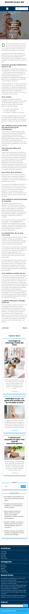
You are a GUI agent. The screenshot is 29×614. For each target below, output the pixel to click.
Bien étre (17, 12)
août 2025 (3, 556)
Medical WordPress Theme (14, 611)
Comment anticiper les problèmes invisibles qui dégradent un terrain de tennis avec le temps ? (14, 532)
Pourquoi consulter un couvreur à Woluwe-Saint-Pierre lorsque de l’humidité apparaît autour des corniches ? (14, 592)
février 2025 (4, 558)
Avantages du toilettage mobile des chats (14, 343)
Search (26, 9)
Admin (9, 36)
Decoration (4, 566)
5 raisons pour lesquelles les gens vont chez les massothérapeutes (14, 440)
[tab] (7, 9)
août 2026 (3, 551)
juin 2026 (3, 555)
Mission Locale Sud (14, 2)
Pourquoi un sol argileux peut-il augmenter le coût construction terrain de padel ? (14, 505)
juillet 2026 (4, 553)
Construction (4, 571)
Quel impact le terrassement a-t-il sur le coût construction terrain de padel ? (14, 498)
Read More (14, 391)
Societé (12, 13)
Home (10, 12)
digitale (3, 568)
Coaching (3, 570)
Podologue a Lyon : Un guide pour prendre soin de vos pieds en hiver (14, 400)
